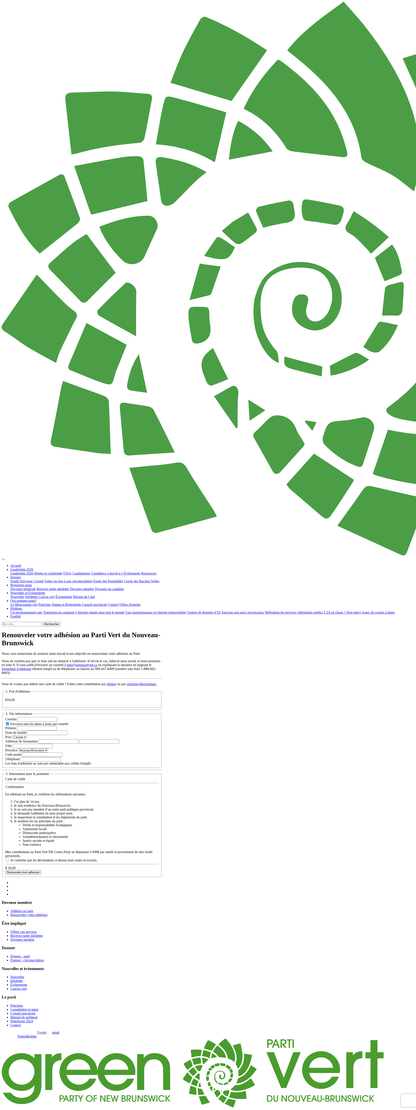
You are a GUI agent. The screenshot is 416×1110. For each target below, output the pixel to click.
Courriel (10, 719)
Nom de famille (15, 732)
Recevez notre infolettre (53, 589)
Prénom (10, 728)
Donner (15, 577)
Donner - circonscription (27, 960)
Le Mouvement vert (23, 604)
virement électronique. (142, 684)
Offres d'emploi (129, 604)
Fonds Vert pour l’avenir (27, 581)
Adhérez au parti (21, 911)
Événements (132, 573)
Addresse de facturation (21, 741)
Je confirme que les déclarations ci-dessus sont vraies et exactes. (53, 860)
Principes (44, 604)
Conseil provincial (94, 604)
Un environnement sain (26, 612)
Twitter (42, 1032)
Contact (113, 604)
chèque (111, 684)
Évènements (18, 985)
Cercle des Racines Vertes (141, 581)
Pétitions (16, 608)
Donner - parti (20, 956)
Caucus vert (46, 597)
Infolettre (31, 597)
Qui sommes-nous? (23, 601)
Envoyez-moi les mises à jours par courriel (39, 724)
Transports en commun (58, 612)
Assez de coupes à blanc (378, 612)
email (55, 1032)
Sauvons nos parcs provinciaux (242, 612)
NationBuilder (27, 1036)
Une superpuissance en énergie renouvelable (155, 612)
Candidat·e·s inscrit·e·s (107, 573)
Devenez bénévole (23, 589)
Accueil (15, 565)
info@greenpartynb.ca (82, 665)
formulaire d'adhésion (16, 669)
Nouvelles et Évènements (27, 593)
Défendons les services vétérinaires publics (294, 612)
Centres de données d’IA (204, 612)
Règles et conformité (48, 573)
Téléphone (12, 759)
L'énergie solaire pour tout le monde (99, 612)
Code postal (13, 754)
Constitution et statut (24, 1009)
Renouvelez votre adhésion (28, 915)
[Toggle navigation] (3, 559)
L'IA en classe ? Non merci (342, 612)
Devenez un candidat (109, 589)
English (15, 616)
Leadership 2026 (21, 569)
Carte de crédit (15, 779)
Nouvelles (17, 597)
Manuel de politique (24, 1017)
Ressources (148, 573)
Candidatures (81, 573)
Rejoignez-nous (21, 585)
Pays (8, 737)
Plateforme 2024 (21, 1021)
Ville (8, 746)
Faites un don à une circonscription (68, 581)
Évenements (63, 597)
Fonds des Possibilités (108, 581)
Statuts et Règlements (66, 604)
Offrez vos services (23, 932)
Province (11, 750)
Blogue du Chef (84, 597)
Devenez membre (82, 589)
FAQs (67, 573)
